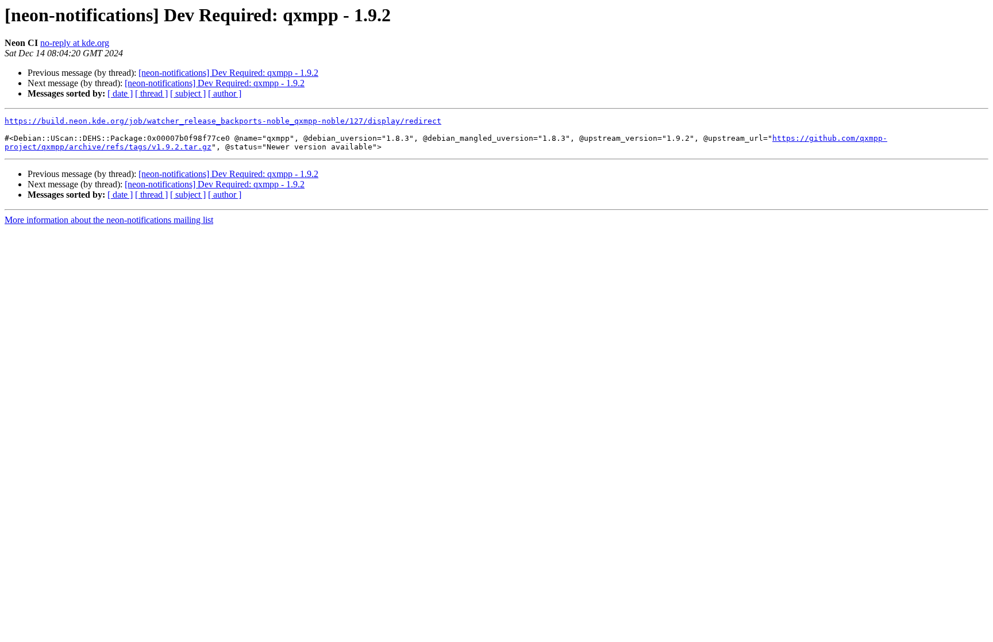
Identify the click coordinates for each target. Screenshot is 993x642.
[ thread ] (151, 93)
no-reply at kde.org (74, 43)
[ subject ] (188, 93)
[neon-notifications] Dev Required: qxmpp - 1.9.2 (228, 73)
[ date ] (120, 93)
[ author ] (224, 93)
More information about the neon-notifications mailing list (109, 220)
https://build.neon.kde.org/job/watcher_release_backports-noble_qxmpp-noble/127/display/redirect (223, 121)
